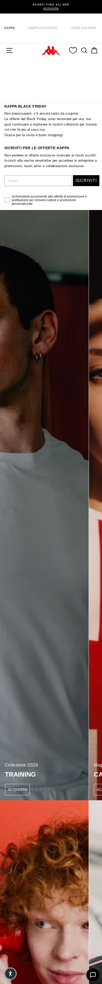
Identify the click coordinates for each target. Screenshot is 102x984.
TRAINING (20, 774)
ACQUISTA (17, 790)
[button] (10, 973)
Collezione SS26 (21, 765)
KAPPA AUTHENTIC (43, 28)
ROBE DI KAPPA (83, 28)
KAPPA (9, 28)
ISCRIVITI (86, 180)
